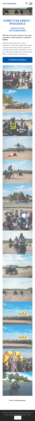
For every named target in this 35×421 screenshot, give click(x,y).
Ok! (18, 417)
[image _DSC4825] (17, 313)
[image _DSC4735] (17, 242)
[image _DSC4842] (17, 360)
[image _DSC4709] (17, 219)
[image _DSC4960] (17, 384)
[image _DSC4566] (17, 101)
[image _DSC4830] (17, 337)
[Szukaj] (25, 3)
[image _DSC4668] (17, 195)
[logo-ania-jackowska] (14, 3)
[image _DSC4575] (17, 124)
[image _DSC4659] (17, 171)
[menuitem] (25, 3)
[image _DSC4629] (17, 148)
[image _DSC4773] (17, 289)
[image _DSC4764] (17, 266)
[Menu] (29, 3)
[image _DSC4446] (17, 77)
